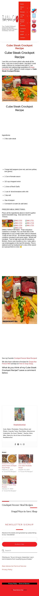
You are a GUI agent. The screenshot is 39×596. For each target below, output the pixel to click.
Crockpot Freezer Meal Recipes (25, 358)
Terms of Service (24, 583)
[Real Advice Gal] (10, 20)
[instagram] (34, 31)
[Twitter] (21, 444)
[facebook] (34, 16)
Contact (22, 37)
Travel (22, 31)
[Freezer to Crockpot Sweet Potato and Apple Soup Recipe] (9, 458)
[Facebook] (15, 444)
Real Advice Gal (18, 590)
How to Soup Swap (26, 364)
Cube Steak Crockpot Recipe (19, 47)
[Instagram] (24, 444)
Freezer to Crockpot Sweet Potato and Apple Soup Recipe (9, 465)
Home (22, 4)
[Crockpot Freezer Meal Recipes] (9, 480)
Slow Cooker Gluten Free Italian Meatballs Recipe (25, 465)
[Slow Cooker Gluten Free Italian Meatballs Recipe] (25, 458)
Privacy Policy (7, 569)
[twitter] (34, 10)
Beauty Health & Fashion (22, 22)
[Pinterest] (18, 444)
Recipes (22, 12)
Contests (23, 28)
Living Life (22, 16)
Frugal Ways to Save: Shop (24, 511)
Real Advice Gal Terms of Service (14, 566)
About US (22, 8)
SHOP (22, 34)
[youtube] (34, 21)
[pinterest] (34, 26)
